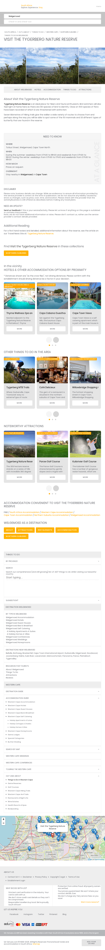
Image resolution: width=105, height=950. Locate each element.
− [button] (3, 823)
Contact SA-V (14, 877)
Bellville (9, 653)
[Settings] (88, 6)
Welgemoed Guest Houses (18, 623)
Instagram (28, 914)
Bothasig (17, 653)
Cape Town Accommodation (18, 515)
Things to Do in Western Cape (20, 780)
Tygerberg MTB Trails (17, 387)
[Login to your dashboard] (83, 6)
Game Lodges (14, 734)
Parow (76, 656)
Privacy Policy (41, 877)
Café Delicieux (47, 387)
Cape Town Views (82, 313)
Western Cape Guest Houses (20, 709)
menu (94, 6)
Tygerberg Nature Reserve (17, 103)
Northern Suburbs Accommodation (51, 515)
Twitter (41, 914)
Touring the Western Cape (18, 769)
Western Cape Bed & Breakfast (21, 713)
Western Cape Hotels (17, 705)
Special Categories (16, 738)
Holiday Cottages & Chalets (20, 724)
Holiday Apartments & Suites (22, 631)
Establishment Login (16, 880)
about (9, 530)
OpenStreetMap (99, 859)
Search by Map (13, 749)
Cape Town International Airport (49, 653)
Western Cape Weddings (17, 756)
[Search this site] (79, 6)
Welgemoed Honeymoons (18, 642)
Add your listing (91, 943)
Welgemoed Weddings (16, 639)
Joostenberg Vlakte (15, 656)
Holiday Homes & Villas (19, 634)
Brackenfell (28, 653)
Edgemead (81, 653)
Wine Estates (13, 801)
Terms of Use (74, 877)
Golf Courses (13, 787)
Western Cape (52, 32)
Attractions (85, 89)
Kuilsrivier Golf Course (84, 461)
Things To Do (38, 32)
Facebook (14, 914)
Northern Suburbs (68, 32)
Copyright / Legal (57, 877)
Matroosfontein (54, 656)
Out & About (24, 32)
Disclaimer (27, 877)
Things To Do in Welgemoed (16, 35)
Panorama (67, 656)
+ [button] (3, 819)
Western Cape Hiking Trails (19, 790)
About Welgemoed (23, 89)
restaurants (45, 530)
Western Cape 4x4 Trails (18, 794)
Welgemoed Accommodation (85, 515)
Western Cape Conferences (19, 763)
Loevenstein (40, 656)
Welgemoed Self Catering (18, 628)
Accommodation (52, 89)
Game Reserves (14, 783)
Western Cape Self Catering (20, 716)
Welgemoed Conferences (18, 637)
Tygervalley (11, 658)
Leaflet (90, 859)
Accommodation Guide (17, 698)
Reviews (9, 677)
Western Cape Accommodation (57, 512)
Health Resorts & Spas (17, 805)
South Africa (10, 32)
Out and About (13, 776)
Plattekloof (85, 656)
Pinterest (53, 914)
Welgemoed (27, 174)
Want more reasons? (90, 902)
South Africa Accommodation (24, 512)
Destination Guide (14, 691)
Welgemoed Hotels (15, 620)
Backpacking (13, 809)
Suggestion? (12, 600)
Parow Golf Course (49, 461)
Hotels (37, 89)
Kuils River (29, 656)
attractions (25, 530)
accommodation (67, 530)
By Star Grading (14, 742)
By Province (12, 561)
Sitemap (36, 944)
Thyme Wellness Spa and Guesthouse (27, 313)
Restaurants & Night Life (18, 798)
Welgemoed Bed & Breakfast (19, 625)
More (19, 329)
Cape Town (41, 174)
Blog (64, 914)
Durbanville (70, 653)
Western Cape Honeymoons (20, 731)
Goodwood (92, 653)
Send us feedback (12, 210)
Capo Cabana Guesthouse (54, 313)
